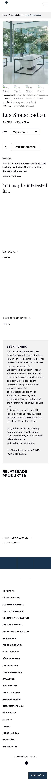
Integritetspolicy (13, 706)
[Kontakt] (42, 563)
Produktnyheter (12, 672)
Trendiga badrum (13, 645)
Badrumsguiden (12, 699)
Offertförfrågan (25, 147)
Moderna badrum (33, 167)
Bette (18, 175)
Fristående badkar (16, 15)
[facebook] (21, 763)
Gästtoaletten (11, 597)
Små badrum (9, 638)
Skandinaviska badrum (15, 170)
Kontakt (7, 719)
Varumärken (10, 685)
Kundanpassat (11, 652)
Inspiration (17, 167)
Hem (5, 15)
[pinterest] (31, 763)
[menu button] (46, 3)
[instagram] (26, 763)
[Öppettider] (25, 563)
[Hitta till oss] (8, 563)
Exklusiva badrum (13, 611)
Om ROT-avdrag (11, 692)
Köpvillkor (9, 712)
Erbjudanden (10, 665)
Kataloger (9, 679)
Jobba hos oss (11, 733)
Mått (5, 131)
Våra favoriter (11, 658)
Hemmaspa (8, 591)
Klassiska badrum (13, 604)
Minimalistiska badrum (16, 618)
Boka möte (37, 775)
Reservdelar (10, 746)
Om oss (6, 726)
